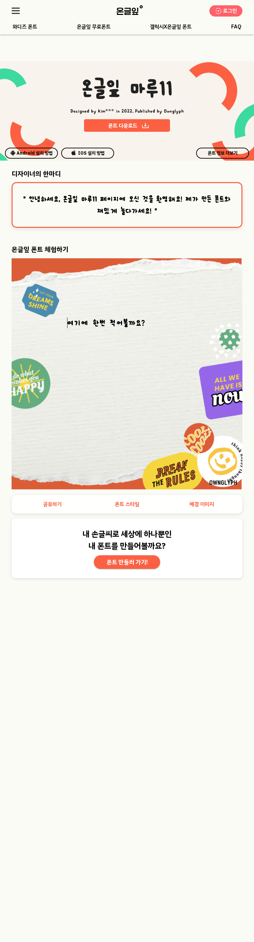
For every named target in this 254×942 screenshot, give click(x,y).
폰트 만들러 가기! (127, 562)
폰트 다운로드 (122, 126)
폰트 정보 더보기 (222, 153)
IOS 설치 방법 (91, 153)
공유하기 (52, 504)
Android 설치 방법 (35, 153)
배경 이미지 (202, 504)
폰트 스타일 (127, 504)
